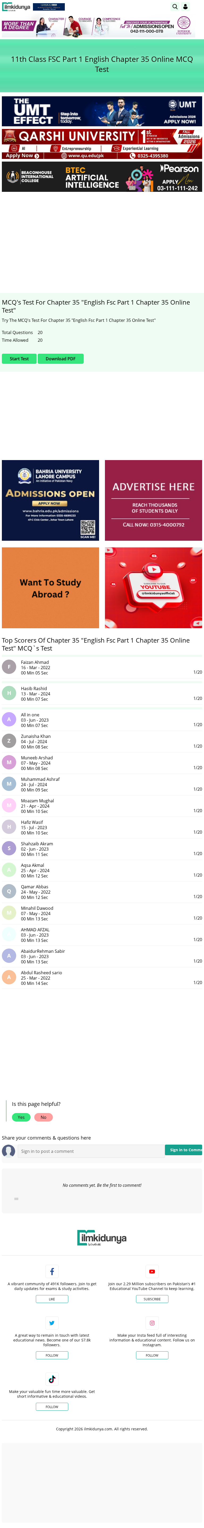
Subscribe (152, 1299)
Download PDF (61, 359)
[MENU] (198, 6)
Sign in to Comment (186, 1149)
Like (52, 1299)
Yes (21, 1117)
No (43, 1117)
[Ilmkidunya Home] (16, 6)
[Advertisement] (102, 235)
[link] (49, 7)
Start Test (19, 359)
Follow (52, 1355)
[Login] (185, 6)
